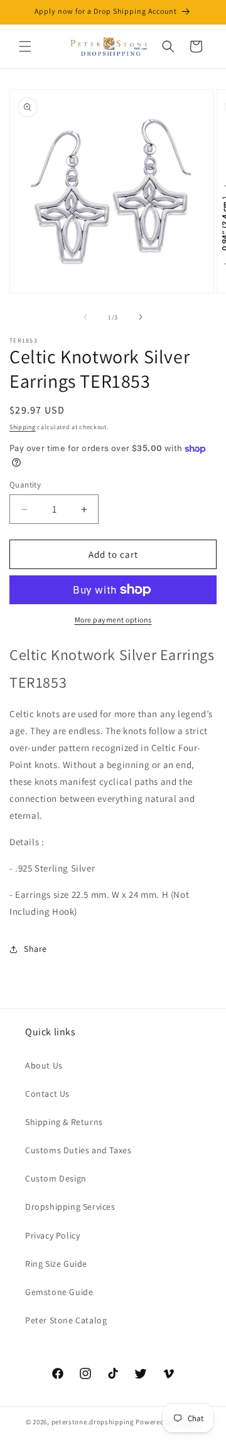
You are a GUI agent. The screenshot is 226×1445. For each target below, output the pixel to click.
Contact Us (47, 1093)
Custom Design (56, 1178)
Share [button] (35, 948)
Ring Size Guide (56, 1263)
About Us (44, 1065)
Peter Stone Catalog (66, 1320)
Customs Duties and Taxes (78, 1150)
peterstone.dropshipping (92, 1421)
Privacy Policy (52, 1235)
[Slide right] (140, 317)
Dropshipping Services (70, 1206)
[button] (25, 46)
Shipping (22, 427)
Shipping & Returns (64, 1122)
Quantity (25, 484)
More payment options (113, 619)
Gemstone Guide (59, 1292)
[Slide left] (85, 317)
